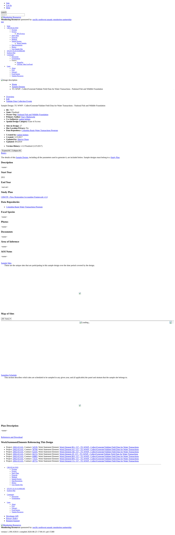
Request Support (13, 521)
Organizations (16, 58)
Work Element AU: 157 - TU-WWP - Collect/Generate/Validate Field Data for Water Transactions (99, 449)
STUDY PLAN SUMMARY (16, 51)
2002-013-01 (18, 447)
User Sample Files (17, 49)
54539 (34, 447)
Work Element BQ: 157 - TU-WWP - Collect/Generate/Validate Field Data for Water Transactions (99, 456)
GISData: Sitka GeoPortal (25, 64)
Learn (8, 66)
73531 (34, 459)
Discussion (15, 57)
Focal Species (16, 74)
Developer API (12, 516)
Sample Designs (17, 41)
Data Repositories (17, 45)
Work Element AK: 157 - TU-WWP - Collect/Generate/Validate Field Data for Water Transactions (99, 452)
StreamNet (20, 62)
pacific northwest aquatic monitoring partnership (52, 19)
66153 (34, 454)
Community (10, 55)
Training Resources (17, 76)
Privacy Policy (12, 518)
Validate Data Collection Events (19, 101)
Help (8, 8)
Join (7, 3)
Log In (9, 5)
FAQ (13, 70)
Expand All (6, 151)
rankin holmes (24, 119)
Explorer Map (11, 53)
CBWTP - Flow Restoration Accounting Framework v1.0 (24, 197)
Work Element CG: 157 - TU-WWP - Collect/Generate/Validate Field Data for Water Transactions (99, 461)
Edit (7, 99)
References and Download (12, 437)
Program (14, 30)
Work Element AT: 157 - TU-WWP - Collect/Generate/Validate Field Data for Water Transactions (99, 454)
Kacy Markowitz (28, 117)
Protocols (14, 37)
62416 (34, 452)
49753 (34, 461)
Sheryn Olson (23, 139)
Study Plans (15, 35)
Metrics (14, 47)
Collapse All (16, 151)
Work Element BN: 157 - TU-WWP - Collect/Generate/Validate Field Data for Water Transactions (99, 459)
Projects (14, 32)
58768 (34, 449)
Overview (10, 97)
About (14, 68)
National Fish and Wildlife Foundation (32, 114)
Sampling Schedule (9, 375)
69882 (34, 456)
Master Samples (22, 43)
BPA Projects (21, 34)
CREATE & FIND (12, 28)
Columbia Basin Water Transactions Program (40, 130)
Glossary (14, 72)
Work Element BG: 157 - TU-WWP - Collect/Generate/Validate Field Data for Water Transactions (99, 447)
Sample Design (22, 157)
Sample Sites (6, 263)
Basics (3, 153)
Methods (14, 39)
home (8, 26)
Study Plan (115, 157)
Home (14, 84)
